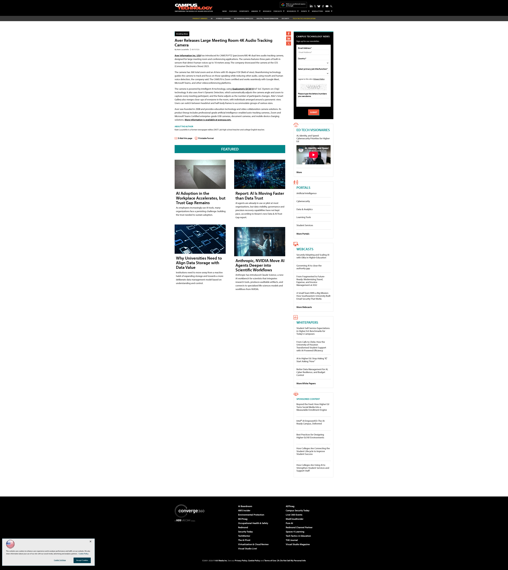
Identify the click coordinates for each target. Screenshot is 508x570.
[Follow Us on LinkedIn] (311, 6)
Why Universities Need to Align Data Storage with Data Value (199, 262)
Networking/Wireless (243, 18)
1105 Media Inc (220, 560)
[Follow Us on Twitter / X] (315, 6)
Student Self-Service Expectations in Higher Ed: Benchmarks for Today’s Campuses (313, 331)
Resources (291, 11)
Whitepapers (307, 322)
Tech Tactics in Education (298, 535)
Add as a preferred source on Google (295, 5)
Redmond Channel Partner (299, 527)
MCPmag (242, 518)
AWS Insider (244, 510)
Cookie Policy (254, 560)
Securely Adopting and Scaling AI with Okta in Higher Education (312, 256)
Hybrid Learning (223, 18)
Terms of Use (270, 560)
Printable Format (206, 138)
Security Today (245, 531)
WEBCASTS (304, 249)
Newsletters (317, 11)
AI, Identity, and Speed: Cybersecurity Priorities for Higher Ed (313, 138)
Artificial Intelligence (306, 193)
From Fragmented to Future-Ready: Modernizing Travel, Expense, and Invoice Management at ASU (310, 281)
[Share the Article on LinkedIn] (288, 38)
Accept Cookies (82, 560)
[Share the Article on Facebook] (288, 33)
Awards (254, 11)
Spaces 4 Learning (295, 531)
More (327, 11)
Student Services (304, 225)
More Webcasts (304, 307)
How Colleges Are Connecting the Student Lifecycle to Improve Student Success (313, 451)
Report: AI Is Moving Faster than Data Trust (259, 195)
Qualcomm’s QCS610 (243, 88)
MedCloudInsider (294, 518)
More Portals (302, 233)
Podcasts (278, 11)
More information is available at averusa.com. (208, 119)
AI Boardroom (245, 506)
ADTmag (290, 506)
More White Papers (306, 383)
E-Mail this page (185, 138)
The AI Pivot (244, 540)
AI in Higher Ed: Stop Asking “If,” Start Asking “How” (311, 360)
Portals (303, 187)
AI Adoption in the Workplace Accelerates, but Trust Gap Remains (200, 198)
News (224, 11)
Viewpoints (244, 11)
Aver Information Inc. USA (188, 55)
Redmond (243, 527)
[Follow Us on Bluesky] (319, 6)
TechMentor (244, 535)
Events (304, 11)
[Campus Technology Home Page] (194, 8)
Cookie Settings (60, 560)
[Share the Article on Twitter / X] (288, 43)
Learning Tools (303, 217)
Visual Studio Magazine (298, 544)
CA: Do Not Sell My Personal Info (291, 560)
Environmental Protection (251, 514)
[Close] (90, 541)
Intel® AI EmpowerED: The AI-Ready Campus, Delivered (310, 422)
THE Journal (292, 540)
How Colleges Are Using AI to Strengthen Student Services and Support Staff (312, 468)
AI (212, 18)
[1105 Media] (190, 535)
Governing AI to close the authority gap (309, 267)
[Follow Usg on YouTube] (327, 6)
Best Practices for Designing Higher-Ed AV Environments (310, 436)
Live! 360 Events (294, 514)
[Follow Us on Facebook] (323, 6)
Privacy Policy (319, 79)
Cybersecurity (303, 201)
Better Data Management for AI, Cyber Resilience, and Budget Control (312, 372)
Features (233, 11)
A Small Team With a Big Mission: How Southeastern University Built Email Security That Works (313, 295)
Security (285, 18)
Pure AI (289, 523)
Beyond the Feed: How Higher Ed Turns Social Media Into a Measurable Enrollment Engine (312, 407)
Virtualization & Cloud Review (253, 544)
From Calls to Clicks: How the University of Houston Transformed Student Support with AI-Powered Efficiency (311, 346)
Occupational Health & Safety (253, 523)
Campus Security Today (297, 510)
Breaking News (182, 34)
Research (267, 11)
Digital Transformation (267, 18)
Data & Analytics (304, 209)
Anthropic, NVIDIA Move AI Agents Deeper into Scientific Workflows (259, 265)
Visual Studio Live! (247, 548)
